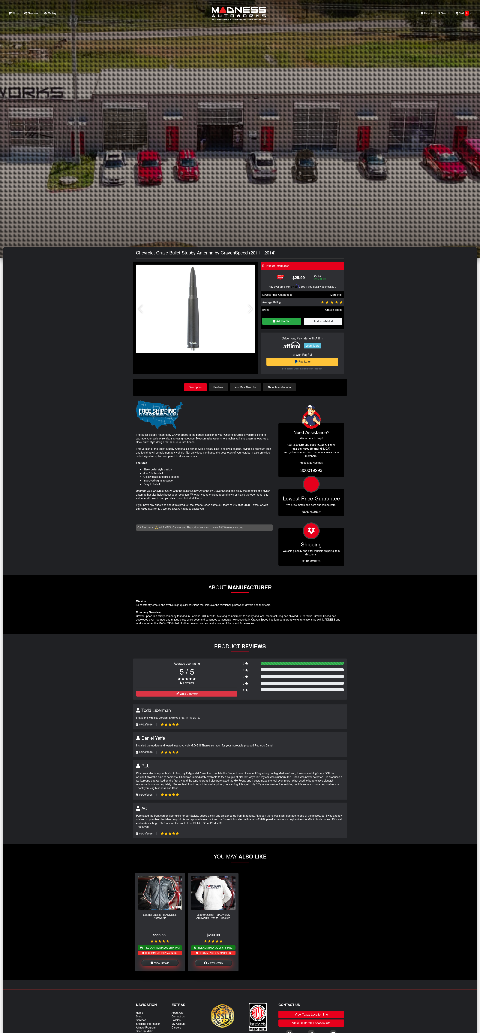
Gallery (51, 13)
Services (32, 13)
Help (426, 13)
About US (177, 1012)
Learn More (313, 345)
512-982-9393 (241, 505)
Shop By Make (144, 1031)
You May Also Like (245, 387)
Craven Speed (333, 309)
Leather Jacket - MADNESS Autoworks (160, 916)
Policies (176, 1020)
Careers (176, 1027)
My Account (178, 1023)
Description (195, 387)
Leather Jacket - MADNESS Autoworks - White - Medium (213, 916)
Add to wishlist (323, 321)
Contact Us (178, 1016)
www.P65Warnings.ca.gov (228, 527)
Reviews (218, 387)
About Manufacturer (279, 387)
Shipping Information (148, 1023)
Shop (15, 13)
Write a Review (188, 693)
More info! (336, 294)
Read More (310, 511)
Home (139, 1012)
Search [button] (444, 13)
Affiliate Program (146, 1027)
